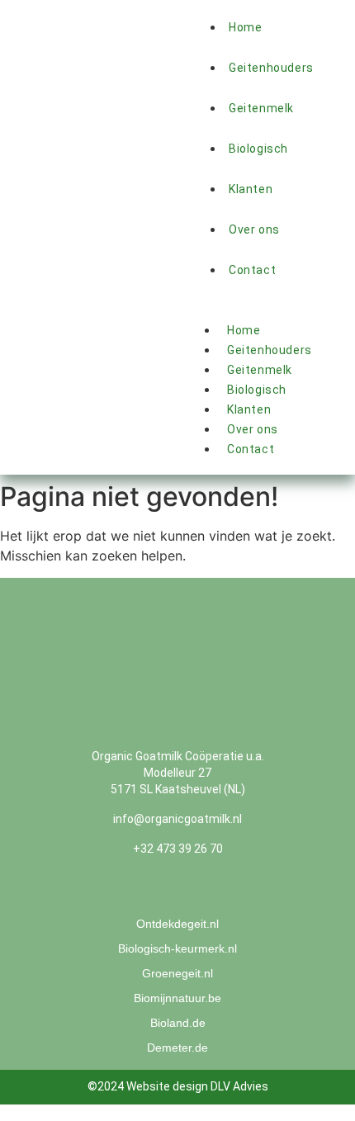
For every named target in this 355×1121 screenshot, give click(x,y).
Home (243, 330)
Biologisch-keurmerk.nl (177, 948)
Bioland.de (178, 1022)
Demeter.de (177, 1047)
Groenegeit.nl (177, 973)
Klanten (249, 409)
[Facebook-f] (163, 893)
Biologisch (258, 148)
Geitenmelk (261, 108)
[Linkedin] (192, 893)
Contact (250, 449)
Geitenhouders (271, 67)
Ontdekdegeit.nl (177, 923)
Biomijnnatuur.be (177, 998)
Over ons (254, 229)
